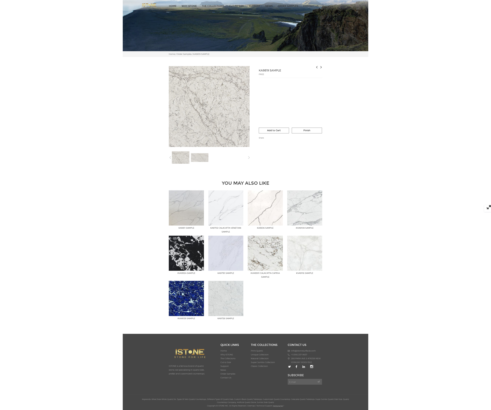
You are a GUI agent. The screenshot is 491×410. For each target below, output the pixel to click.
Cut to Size (236, 6)
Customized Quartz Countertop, (277, 399)
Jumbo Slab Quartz (265, 402)
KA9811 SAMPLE (186, 228)
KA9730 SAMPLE (225, 273)
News (269, 6)
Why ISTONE (189, 6)
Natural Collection (260, 358)
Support (254, 6)
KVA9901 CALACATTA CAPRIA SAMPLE (265, 275)
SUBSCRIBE (296, 375)
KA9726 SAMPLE (225, 318)
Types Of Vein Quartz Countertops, (192, 399)
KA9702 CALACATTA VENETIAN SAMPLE (225, 230)
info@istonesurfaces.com (303, 351)
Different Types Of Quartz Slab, (220, 399)
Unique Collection (260, 354)
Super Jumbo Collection (263, 362)
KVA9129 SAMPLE (186, 318)
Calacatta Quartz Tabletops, (303, 399)
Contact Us (311, 6)
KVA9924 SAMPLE (186, 273)
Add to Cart (274, 130)
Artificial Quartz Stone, (247, 402)
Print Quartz (257, 351)
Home (172, 6)
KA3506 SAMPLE (265, 228)
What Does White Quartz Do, (164, 399)
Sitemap (251, 406)
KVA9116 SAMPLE (304, 273)
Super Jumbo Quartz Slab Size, (329, 399)
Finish (306, 130)
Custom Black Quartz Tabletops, (248, 399)
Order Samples (288, 6)
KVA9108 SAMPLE (305, 228)
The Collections (213, 6)
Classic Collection (259, 366)
